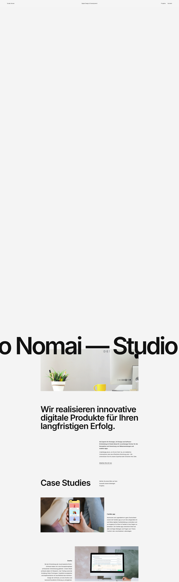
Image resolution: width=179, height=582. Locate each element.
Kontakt (170, 3)
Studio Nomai (10, 3)
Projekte (163, 3)
